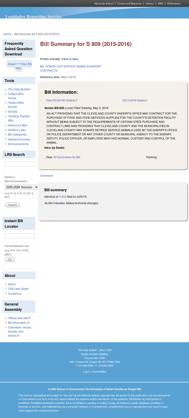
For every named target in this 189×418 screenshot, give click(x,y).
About (11, 284)
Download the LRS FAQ (20, 66)
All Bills (12, 111)
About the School (103, 3)
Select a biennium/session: (16, 179)
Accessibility (99, 371)
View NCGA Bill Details (62, 100)
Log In (86, 371)
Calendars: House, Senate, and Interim (20, 331)
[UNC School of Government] (41, 3)
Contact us (14, 293)
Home (7, 34)
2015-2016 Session (135, 100)
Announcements (18, 144)
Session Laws (17, 130)
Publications (173, 3)
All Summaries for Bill (66, 157)
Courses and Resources (129, 3)
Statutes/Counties (19, 139)
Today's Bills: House (16, 96)
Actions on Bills (17, 125)
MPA (160, 3)
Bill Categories (17, 134)
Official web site (19, 318)
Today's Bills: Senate (16, 104)
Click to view (70, 59)
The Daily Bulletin (19, 89)
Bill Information (19, 322)
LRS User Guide (18, 289)
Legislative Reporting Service (33, 16)
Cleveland (46, 175)
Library (150, 3)
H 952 (62, 196)
